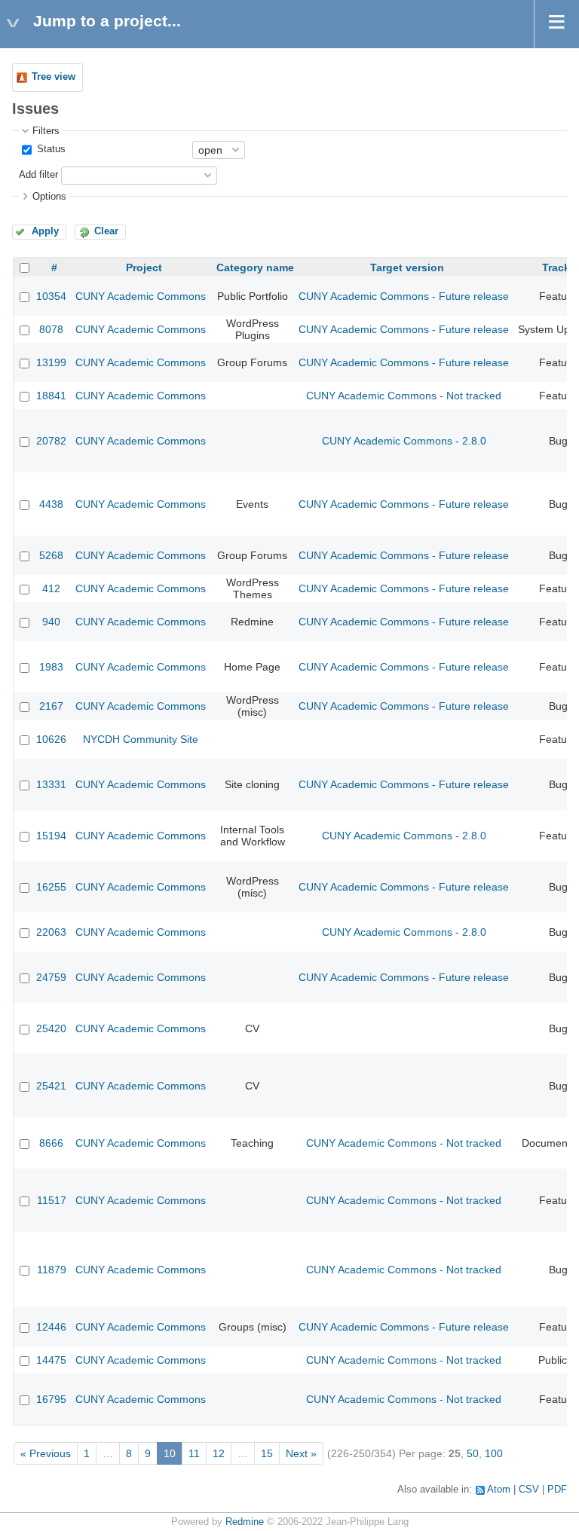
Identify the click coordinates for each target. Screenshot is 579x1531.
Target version (407, 267)
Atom (498, 1489)
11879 (51, 1270)
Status (50, 149)
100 (494, 1453)
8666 (51, 1143)
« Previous (45, 1453)
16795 (51, 1399)
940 (51, 622)
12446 (51, 1327)
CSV (529, 1489)
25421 (51, 1086)
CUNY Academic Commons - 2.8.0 (404, 441)
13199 (51, 362)
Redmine (244, 1522)
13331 (51, 784)
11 (194, 1453)
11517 (51, 1200)
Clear (106, 231)
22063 (51, 932)
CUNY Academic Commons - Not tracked (403, 396)
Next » (301, 1453)
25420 (51, 1028)
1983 (51, 667)
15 (267, 1453)
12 (219, 1453)
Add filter (38, 175)
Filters (46, 131)
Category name (255, 267)
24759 (51, 977)
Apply (45, 231)
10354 (51, 296)
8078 (51, 329)
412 (51, 588)
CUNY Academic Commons (140, 296)
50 (473, 1453)
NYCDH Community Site (140, 739)
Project (144, 267)
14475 (51, 1360)
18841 (51, 396)
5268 (51, 555)
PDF (557, 1489)
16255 (51, 887)
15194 (51, 836)
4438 (51, 504)
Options (49, 196)
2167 (51, 706)
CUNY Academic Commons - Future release (404, 296)
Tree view (53, 77)
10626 (51, 739)
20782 (51, 441)
